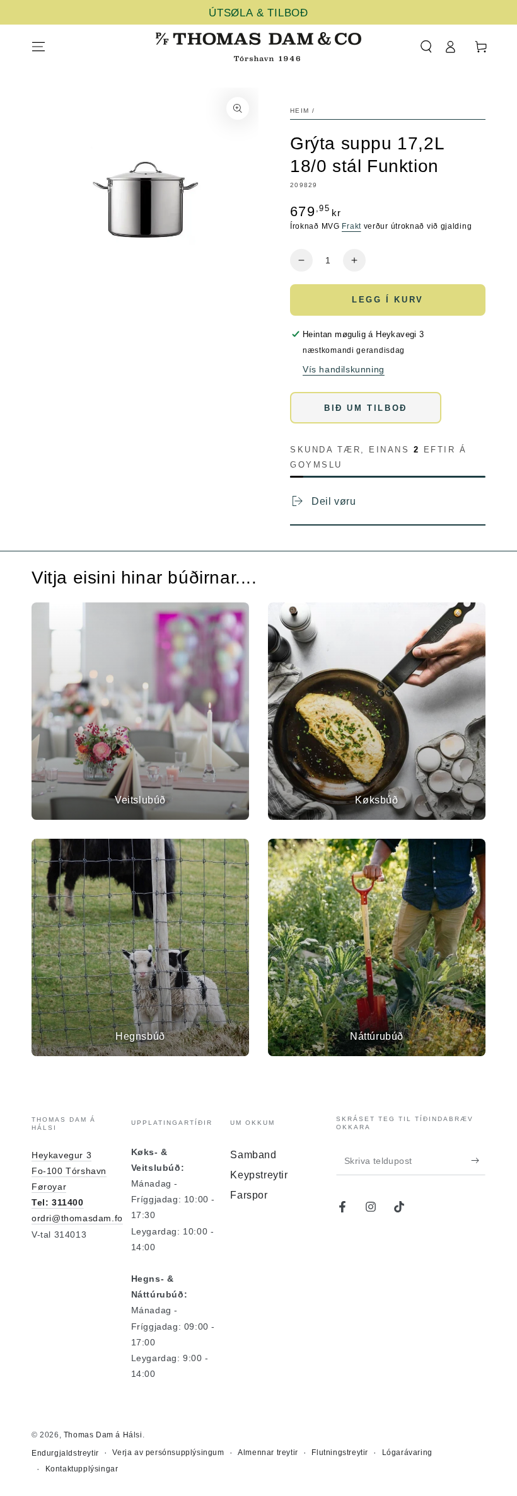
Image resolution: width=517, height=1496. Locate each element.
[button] (426, 46)
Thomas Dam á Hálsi (103, 1434)
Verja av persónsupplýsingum (168, 1452)
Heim (299, 110)
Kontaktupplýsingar (82, 1468)
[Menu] (38, 46)
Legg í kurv (388, 299)
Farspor (248, 1195)
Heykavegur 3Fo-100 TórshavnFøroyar (69, 1171)
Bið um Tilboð (365, 408)
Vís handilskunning (344, 369)
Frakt (351, 226)
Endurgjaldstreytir (65, 1453)
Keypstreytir (259, 1175)
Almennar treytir (268, 1452)
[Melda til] (478, 1161)
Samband (253, 1154)
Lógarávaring (407, 1452)
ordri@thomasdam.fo (77, 1218)
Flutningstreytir (339, 1452)
